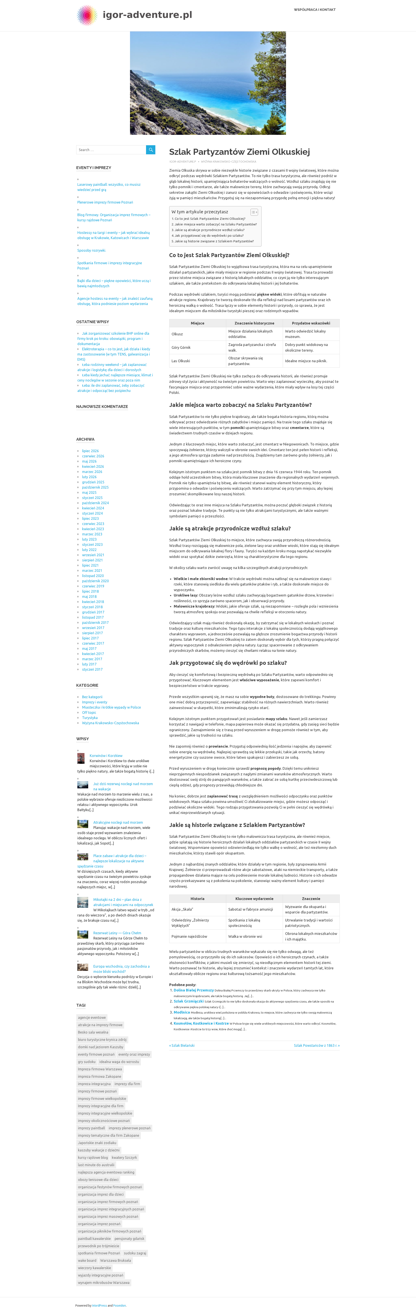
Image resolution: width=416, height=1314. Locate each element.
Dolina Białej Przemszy (194, 990)
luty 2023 (89, 539)
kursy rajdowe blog (93, 1157)
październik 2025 (95, 487)
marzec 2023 (92, 534)
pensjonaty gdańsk (129, 1239)
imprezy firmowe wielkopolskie (102, 1098)
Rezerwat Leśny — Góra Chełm (117, 933)
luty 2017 (89, 664)
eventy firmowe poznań (96, 1054)
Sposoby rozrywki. (91, 250)
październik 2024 (95, 503)
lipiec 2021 (90, 565)
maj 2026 (89, 461)
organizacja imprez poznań (99, 1224)
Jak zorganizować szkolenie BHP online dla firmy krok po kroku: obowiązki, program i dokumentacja (113, 338)
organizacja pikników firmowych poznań (109, 1231)
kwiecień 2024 (93, 508)
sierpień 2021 (92, 560)
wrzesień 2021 (93, 555)
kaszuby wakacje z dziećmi (99, 1150)
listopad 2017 (93, 617)
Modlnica (182, 1012)
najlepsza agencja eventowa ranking (106, 1172)
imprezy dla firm (127, 1084)
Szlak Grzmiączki (189, 1001)
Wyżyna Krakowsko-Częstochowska (228, 161)
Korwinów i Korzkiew (106, 756)
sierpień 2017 (92, 633)
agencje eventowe (92, 1017)
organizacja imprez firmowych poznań (108, 1202)
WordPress (99, 1305)
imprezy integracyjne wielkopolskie (105, 1113)
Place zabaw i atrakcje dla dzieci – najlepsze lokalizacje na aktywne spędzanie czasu (111, 861)
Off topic (89, 712)
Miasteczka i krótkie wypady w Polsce (111, 707)
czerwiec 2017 (93, 643)
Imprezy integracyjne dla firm (101, 1106)
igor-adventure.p (183, 161)
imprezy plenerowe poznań (130, 1128)
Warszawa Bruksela (115, 1260)
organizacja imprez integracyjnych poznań (111, 1209)
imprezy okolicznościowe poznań (104, 1121)
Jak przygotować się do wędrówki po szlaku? (209, 235)
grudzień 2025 (93, 482)
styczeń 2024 (92, 513)
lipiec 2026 (90, 451)
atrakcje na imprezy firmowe (100, 1025)
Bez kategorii (92, 697)
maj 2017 (89, 648)
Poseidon (119, 1305)
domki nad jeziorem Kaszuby (100, 1047)
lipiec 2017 (90, 638)
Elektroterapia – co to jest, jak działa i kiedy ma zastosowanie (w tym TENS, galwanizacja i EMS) (113, 354)
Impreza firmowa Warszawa (100, 1069)
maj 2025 (89, 492)
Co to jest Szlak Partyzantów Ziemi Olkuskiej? (210, 218)
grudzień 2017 (93, 612)
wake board (87, 1260)
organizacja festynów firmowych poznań (110, 1187)
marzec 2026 (92, 472)
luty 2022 (89, 550)
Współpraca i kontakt (315, 10)
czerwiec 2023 (93, 524)
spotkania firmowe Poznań (99, 1253)
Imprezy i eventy (94, 702)
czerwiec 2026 (93, 456)
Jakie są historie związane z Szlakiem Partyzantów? (214, 241)
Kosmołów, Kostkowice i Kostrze (201, 1023)
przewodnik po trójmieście (98, 1246)
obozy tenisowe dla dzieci (98, 1180)
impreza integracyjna (94, 1084)
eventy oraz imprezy (134, 1054)
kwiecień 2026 (93, 466)
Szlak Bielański (183, 1045)
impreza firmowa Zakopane (99, 1076)
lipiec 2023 (90, 518)
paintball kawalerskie (94, 1239)
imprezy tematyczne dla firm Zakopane (108, 1135)
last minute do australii (96, 1165)
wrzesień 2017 (93, 628)
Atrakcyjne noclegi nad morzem (118, 822)
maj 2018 (89, 596)
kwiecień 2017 (93, 654)
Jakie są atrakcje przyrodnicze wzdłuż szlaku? (210, 230)
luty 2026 (89, 477)
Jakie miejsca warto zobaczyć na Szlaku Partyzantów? (216, 224)
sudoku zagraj (135, 1253)
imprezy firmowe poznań (97, 1091)
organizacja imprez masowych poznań (108, 1216)
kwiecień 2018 (93, 602)
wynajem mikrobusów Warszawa (104, 1283)
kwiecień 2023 (93, 529)
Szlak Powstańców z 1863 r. (315, 1045)
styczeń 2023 (92, 544)
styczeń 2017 (92, 669)
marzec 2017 (92, 659)
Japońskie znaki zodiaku (97, 1143)
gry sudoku (87, 1062)
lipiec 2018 (90, 591)
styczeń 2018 (92, 607)
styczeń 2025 (92, 498)
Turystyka (90, 718)
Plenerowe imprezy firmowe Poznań (105, 202)
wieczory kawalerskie (94, 1268)
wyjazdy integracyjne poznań (100, 1275)
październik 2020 (95, 581)
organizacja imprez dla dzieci (101, 1194)
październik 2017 (95, 622)
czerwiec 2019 (93, 586)
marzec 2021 (92, 570)
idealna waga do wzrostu (119, 1062)
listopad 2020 (93, 576)
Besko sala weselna (93, 1032)
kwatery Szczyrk (124, 1157)
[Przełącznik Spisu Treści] (252, 212)
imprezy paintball (91, 1128)
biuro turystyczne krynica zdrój (102, 1040)
